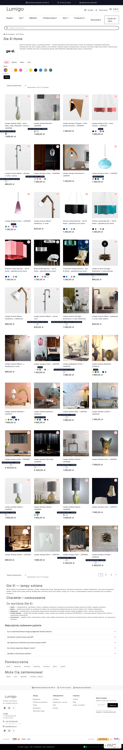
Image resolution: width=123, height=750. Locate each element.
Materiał (32, 18)
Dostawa (56, 699)
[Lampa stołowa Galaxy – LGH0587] (64, 467)
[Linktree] (14, 708)
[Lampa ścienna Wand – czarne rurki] (8, 181)
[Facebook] (5, 708)
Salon (8, 666)
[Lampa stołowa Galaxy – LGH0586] (67, 467)
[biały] (98, 131)
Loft (15, 676)
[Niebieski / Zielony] (98, 179)
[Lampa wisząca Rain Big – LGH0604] (6, 465)
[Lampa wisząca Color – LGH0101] (43, 179)
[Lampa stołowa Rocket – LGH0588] (8, 134)
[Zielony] (103, 131)
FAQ (54, 705)
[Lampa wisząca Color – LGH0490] (35, 179)
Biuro (55, 666)
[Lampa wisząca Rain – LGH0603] (11, 465)
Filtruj (7, 77)
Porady (75, 699)
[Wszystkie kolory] (6, 70)
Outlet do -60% (111, 20)
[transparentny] (18, 227)
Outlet (35, 705)
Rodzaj (9, 18)
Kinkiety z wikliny (36, 676)
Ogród (63, 666)
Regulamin (36, 699)
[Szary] (38, 179)
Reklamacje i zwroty (60, 702)
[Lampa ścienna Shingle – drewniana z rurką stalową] (93, 277)
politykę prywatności (109, 712)
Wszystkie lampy (39, 711)
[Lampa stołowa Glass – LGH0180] (64, 417)
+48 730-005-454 (11, 721)
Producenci (79, 18)
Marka (22, 62)
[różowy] (101, 131)
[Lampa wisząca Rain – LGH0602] (8, 465)
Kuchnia (27, 666)
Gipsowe (24, 676)
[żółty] (93, 372)
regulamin (99, 712)
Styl (20, 18)
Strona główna (10, 34)
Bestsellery (96, 20)
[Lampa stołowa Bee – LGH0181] (69, 417)
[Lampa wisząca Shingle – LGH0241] (96, 562)
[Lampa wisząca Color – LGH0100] (48, 179)
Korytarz (47, 666)
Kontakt (55, 708)
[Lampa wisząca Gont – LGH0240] (98, 562)
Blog (74, 702)
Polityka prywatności (40, 702)
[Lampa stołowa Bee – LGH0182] (67, 417)
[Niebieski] (96, 131)
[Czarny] (93, 131)
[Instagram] (9, 708)
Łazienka (37, 666)
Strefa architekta (79, 705)
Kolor (65, 18)
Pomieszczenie (49, 18)
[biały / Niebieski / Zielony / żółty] (6, 134)
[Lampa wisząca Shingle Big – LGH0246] (93, 562)
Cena (29, 62)
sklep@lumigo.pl (11, 726)
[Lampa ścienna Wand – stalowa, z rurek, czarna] (6, 181)
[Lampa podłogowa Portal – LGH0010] (67, 372)
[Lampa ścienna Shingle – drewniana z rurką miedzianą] (96, 277)
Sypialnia (17, 666)
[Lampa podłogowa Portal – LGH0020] (64, 372)
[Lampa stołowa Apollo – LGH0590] (67, 515)
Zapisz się (113, 705)
